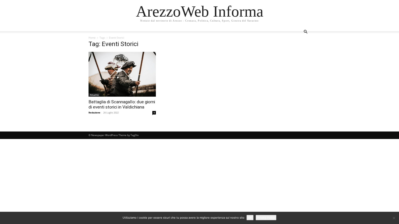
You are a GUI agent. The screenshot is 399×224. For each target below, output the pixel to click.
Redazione (94, 112)
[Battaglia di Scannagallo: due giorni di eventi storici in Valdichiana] (122, 74)
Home (92, 37)
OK (250, 217)
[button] (305, 32)
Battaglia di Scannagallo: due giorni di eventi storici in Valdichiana (122, 104)
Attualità (94, 94)
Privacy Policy (266, 217)
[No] (394, 218)
